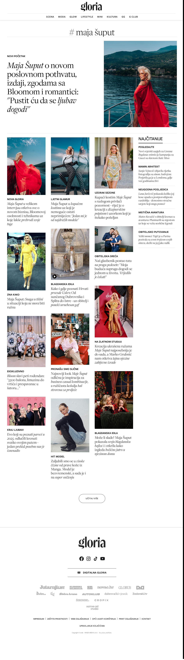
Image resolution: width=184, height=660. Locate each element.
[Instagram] (88, 559)
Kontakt (146, 618)
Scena (50, 16)
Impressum (38, 618)
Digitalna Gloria (94, 572)
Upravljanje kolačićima (92, 625)
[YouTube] (102, 558)
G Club (133, 16)
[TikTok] (95, 559)
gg (123, 16)
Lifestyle (87, 16)
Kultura (112, 16)
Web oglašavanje (80, 618)
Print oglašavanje (128, 618)
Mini (100, 16)
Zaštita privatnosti (57, 618)
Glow (73, 16)
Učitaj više (92, 498)
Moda (62, 16)
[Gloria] (91, 6)
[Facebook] (81, 558)
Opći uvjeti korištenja (104, 618)
